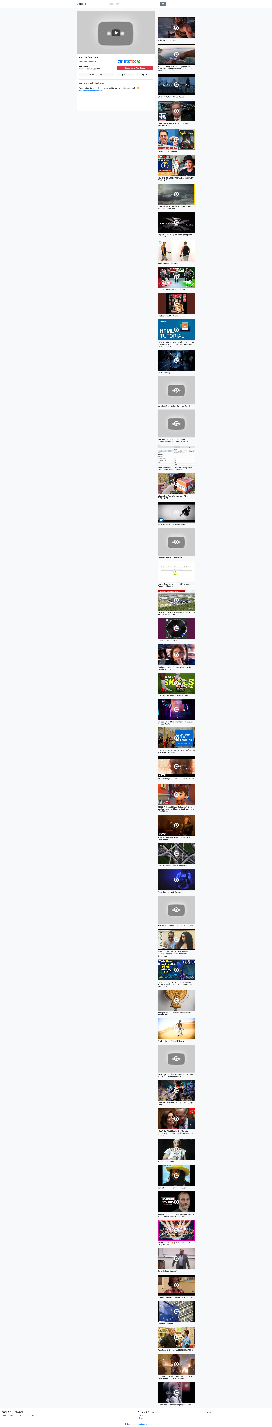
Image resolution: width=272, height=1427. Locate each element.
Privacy (141, 1418)
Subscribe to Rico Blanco (135, 68)
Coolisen (81, 4)
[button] (163, 4)
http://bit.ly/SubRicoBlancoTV (90, 91)
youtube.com (142, 1424)
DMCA (140, 1415)
